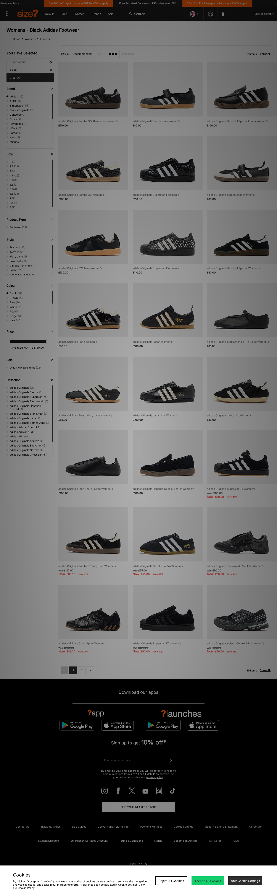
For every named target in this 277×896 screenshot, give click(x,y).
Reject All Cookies (171, 881)
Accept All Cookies (207, 881)
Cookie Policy (26, 888)
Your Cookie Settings (245, 881)
